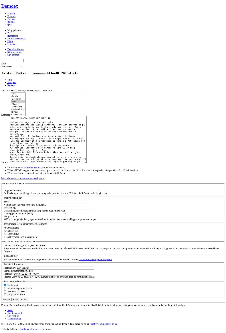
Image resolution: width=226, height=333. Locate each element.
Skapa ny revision (16, 294)
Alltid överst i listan (16, 291)
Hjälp (10, 41)
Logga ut (11, 44)
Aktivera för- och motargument (22, 237)
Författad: (9, 273)
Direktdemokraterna (29, 329)
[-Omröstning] (18, 107)
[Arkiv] (18, 93)
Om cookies (13, 316)
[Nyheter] (18, 112)
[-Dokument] (18, 99)
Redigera (11, 82)
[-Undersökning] (18, 109)
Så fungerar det (14, 52)
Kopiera (11, 85)
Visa (9, 79)
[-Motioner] (18, 104)
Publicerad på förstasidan (19, 288)
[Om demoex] (18, 114)
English (11, 13)
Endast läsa (12, 230)
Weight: (8, 216)
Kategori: (6, 115)
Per (9, 33)
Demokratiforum (15, 49)
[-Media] (18, 101)
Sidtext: (5, 162)
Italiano (11, 22)
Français (11, 16)
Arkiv (10, 310)
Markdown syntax (33, 167)
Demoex (9, 6)
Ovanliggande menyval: (16, 213)
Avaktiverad (13, 227)
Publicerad (12, 285)
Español (11, 19)
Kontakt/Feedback (16, 38)
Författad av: (10, 267)
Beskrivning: (10, 207)
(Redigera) (12, 36)
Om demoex (13, 55)
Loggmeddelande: (13, 190)
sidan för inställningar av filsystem (95, 259)
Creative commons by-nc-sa (103, 324)
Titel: (4, 90)
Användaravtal (14, 313)
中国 (9, 24)
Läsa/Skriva (13, 234)
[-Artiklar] (18, 96)
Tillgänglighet (14, 318)
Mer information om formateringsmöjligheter (22, 178)
